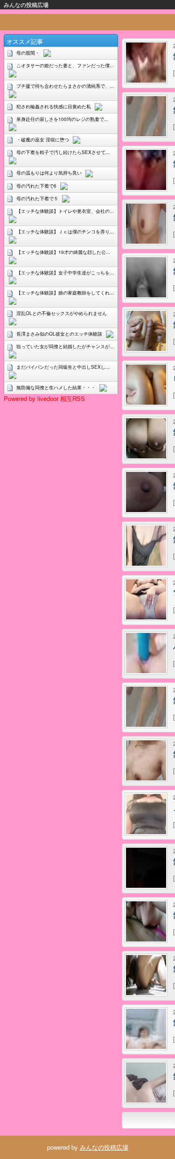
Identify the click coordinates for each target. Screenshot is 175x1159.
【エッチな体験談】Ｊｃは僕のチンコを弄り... (65, 231)
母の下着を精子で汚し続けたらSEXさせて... (63, 152)
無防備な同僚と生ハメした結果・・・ (56, 387)
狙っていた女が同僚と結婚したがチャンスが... (65, 346)
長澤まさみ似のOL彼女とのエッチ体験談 (59, 333)
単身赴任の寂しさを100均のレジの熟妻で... (62, 119)
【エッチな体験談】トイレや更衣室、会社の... (65, 211)
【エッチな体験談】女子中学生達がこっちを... (65, 272)
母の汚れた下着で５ (37, 198)
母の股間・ (28, 52)
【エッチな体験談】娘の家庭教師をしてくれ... (65, 292)
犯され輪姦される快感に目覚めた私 (53, 106)
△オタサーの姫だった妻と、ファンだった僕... (65, 65)
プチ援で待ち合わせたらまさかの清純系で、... (65, 86)
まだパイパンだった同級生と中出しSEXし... (63, 367)
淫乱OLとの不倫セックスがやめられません (61, 313)
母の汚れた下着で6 (36, 186)
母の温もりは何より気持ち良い (49, 172)
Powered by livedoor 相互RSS (44, 398)
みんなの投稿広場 (26, 4)
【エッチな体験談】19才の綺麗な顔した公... (63, 252)
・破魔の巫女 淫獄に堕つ (42, 139)
